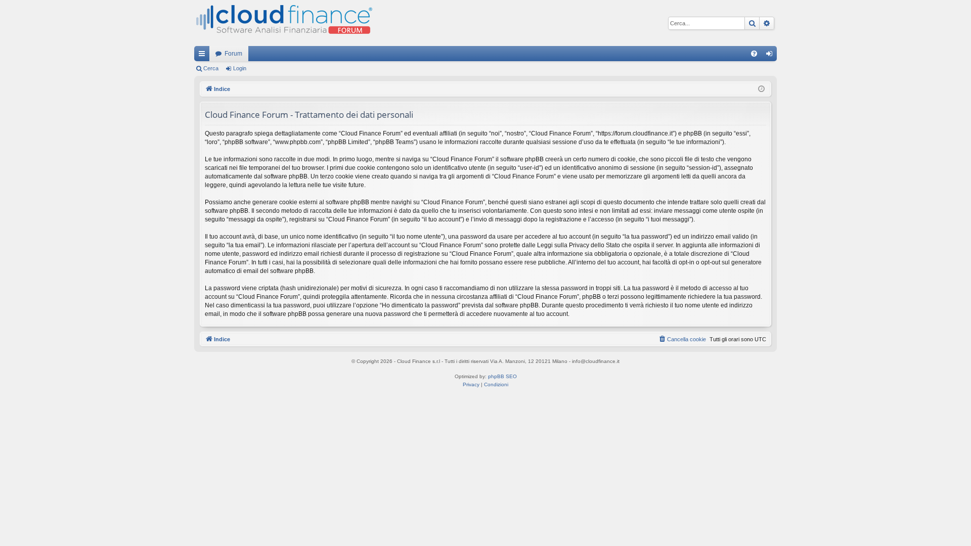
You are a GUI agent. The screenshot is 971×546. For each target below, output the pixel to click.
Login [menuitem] (771, 55)
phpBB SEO (502, 376)
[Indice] (283, 23)
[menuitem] (754, 53)
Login (239, 68)
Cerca (210, 68)
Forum (233, 53)
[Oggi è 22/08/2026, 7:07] (761, 89)
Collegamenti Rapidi (203, 55)
